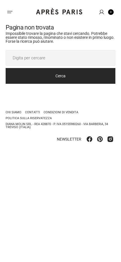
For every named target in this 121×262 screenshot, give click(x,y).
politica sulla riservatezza (29, 118)
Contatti (32, 112)
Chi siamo (13, 112)
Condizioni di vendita (61, 112)
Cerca (60, 76)
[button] (10, 12)
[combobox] (60, 58)
